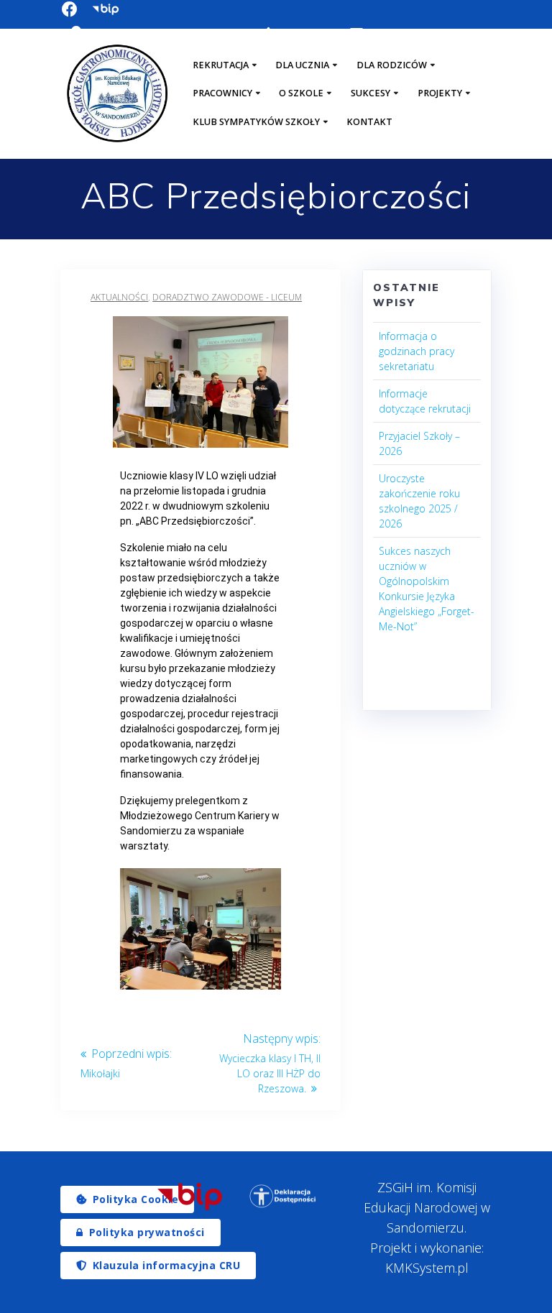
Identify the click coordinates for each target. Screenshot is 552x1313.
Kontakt (369, 122)
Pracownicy (222, 93)
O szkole (301, 93)
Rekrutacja (221, 65)
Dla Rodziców (391, 65)
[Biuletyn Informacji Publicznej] (190, 1196)
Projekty (440, 93)
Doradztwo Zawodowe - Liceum (227, 297)
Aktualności (119, 297)
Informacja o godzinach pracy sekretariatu (416, 351)
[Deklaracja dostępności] (283, 1196)
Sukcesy (370, 93)
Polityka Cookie (136, 1199)
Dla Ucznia (302, 65)
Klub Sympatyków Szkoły (256, 122)
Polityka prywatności (147, 1232)
